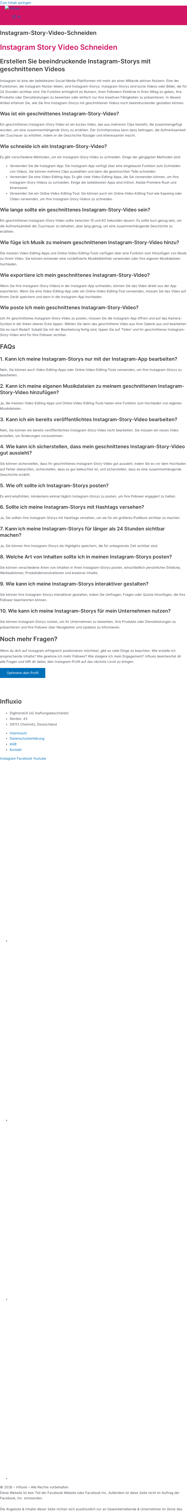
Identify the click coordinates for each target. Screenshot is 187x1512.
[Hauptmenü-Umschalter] (16, 17)
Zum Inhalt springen (15, 3)
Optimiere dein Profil (22, 673)
